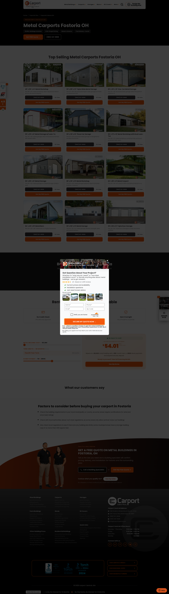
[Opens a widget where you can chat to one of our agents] (161, 590)
